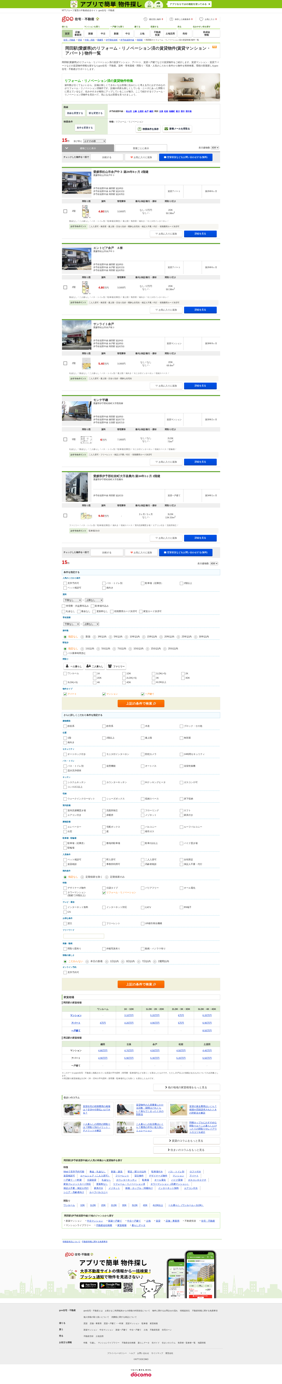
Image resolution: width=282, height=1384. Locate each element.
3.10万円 (128, 1015)
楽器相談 (72, 864)
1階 (69, 737)
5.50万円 (207, 1058)
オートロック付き (77, 754)
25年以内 (187, 636)
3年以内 (102, 636)
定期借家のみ (117, 876)
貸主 (70, 923)
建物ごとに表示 (88, 148)
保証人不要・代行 (193, 864)
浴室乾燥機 (189, 766)
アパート (72, 694)
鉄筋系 (71, 726)
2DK (99, 678)
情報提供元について (71, 1241)
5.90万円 (128, 1058)
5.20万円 (154, 1015)
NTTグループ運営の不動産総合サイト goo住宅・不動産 (88, 10)
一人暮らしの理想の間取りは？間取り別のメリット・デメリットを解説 (96, 1127)
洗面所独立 (112, 810)
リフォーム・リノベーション (121, 892)
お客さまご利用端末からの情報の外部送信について (127, 1311)
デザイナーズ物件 (77, 887)
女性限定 (188, 859)
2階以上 (188, 583)
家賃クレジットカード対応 (77, 1184)
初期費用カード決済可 (125, 611)
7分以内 (122, 648)
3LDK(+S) (73, 682)
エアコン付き (74, 815)
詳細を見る (200, 233)
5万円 (181, 1023)
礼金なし (70, 611)
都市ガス (149, 831)
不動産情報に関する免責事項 (94, 1241)
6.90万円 (207, 1023)
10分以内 (138, 648)
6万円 (181, 1015)
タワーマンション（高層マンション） (169, 1184)
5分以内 (106, 648)
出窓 (70, 831)
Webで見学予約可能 (73, 1171)
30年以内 (204, 636)
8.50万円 (207, 1030)
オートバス (151, 766)
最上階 (148, 737)
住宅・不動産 (208, 1221)
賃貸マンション (132, 1323)
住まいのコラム (169, 1343)
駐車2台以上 (151, 843)
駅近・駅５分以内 (137, 1171)
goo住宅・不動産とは (93, 1311)
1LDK (93, 1205)
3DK (187, 678)
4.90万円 (154, 1023)
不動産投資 (155, 1330)
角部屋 (187, 737)
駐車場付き (157, 1171)
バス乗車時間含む (77, 653)
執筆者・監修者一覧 (187, 1343)
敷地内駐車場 (113, 843)
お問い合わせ (143, 1353)
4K (98, 682)
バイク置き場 (191, 843)
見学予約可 (73, 583)
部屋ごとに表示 (141, 148)
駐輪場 (71, 847)
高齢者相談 (151, 864)
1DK (128, 673)
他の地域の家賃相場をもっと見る (187, 1087)
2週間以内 (163, 961)
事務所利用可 (113, 864)
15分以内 (156, 648)
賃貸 (158, 1221)
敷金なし (85, 611)
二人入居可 (151, 859)
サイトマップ (157, 1353)
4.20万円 (128, 1023)
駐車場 (145, 1180)
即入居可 (111, 859)
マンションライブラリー (108, 1343)
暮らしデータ (138, 1225)
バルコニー (151, 826)
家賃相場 (121, 1225)
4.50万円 (154, 1050)
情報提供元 (185, 1311)
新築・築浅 (116, 1171)
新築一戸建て (115, 1221)
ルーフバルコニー (193, 826)
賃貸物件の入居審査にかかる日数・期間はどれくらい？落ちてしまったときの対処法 (150, 1110)
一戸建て (149, 694)
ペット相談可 (74, 587)
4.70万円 (128, 1050)
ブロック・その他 (193, 726)
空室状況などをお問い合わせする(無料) (187, 157)
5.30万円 (154, 1058)
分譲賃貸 (91, 1180)
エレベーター (74, 826)
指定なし (73, 636)
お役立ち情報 (65, 1342)
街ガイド (156, 1343)
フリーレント (113, 923)
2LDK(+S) (131, 678)
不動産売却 (88, 1336)
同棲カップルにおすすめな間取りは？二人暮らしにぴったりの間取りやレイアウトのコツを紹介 (203, 1127)
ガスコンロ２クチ (197, 1180)
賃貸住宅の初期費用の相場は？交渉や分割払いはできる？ (96, 1109)
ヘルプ (132, 1353)
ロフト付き (195, 1171)
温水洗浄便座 (74, 770)
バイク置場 (177, 1180)
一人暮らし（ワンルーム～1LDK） (186, 1205)
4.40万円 (207, 1050)
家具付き (188, 815)
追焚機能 (111, 766)
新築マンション (90, 1330)
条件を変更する (85, 127)
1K (98, 673)
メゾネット (151, 815)
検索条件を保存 (151, 129)
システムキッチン (77, 782)
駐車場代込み (102, 606)
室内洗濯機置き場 (77, 810)
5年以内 (118, 636)
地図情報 (202, 1343)
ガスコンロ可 (191, 782)
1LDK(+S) (161, 673)
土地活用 (99, 1336)
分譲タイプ (112, 887)
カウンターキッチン (116, 782)
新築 (88, 636)
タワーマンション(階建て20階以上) (77, 894)
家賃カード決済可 (152, 611)
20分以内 (173, 648)
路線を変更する (75, 113)
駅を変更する (96, 113)
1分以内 (90, 648)
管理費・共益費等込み (77, 606)
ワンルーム (73, 673)
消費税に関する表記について (124, 1317)
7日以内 (146, 961)
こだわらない (75, 961)
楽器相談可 (69, 1175)
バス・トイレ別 (114, 583)
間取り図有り (74, 948)
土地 (148, 1221)
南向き (109, 587)
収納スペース (152, 798)
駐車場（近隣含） (154, 583)
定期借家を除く (94, 876)
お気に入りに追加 (143, 157)
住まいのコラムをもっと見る (187, 1150)
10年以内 (135, 636)
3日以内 (130, 961)
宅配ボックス (113, 826)
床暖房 (109, 815)
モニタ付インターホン (117, 754)
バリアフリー (152, 887)
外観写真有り (113, 948)
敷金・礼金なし (98, 1171)
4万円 (103, 1023)
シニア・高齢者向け (73, 1192)
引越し (93, 1343)
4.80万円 (102, 1050)
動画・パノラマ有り (155, 948)
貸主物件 (139, 1175)
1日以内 (114, 961)
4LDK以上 (161, 682)
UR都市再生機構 (153, 923)
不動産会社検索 (104, 1225)
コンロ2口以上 (75, 787)
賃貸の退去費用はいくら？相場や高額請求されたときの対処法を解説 (203, 1109)
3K (157, 678)
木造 (147, 726)
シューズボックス (115, 798)
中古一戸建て (134, 1221)
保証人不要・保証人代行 (76, 1188)
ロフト (187, 810)
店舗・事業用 (172, 1221)
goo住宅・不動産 (67, 1310)
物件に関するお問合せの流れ (165, 1311)
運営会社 (169, 1353)
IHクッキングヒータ (155, 782)
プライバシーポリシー (117, 1353)
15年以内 (152, 636)
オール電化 (189, 887)
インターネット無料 (78, 907)
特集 (85, 1343)
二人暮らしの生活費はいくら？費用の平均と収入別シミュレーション (150, 1127)
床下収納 (188, 798)
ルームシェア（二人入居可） (95, 1175)
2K (186, 673)
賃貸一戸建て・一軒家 (113, 1323)
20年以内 (169, 636)
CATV (148, 907)
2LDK (114, 1205)
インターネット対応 (116, 907)
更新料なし (102, 611)
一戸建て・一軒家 (72, 1180)
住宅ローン (167, 1330)
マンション (112, 694)
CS (69, 912)
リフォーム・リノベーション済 (129, 1184)
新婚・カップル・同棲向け (139, 1188)
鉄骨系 (109, 726)
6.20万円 (207, 1015)
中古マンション (95, 1221)
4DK (128, 682)
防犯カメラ (151, 754)
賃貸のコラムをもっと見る (187, 1140)
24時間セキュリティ (194, 754)
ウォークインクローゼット (81, 798)
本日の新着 (96, 961)
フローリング (152, 810)
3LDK (135, 1205)
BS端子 (187, 907)
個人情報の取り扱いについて (96, 1317)
